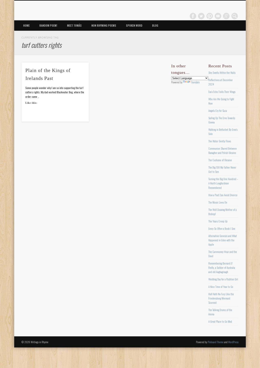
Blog (155, 25)
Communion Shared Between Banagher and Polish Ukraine (222, 150)
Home (26, 25)
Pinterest (209, 16)
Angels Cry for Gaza (217, 111)
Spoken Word (134, 25)
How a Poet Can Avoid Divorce (222, 195)
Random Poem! (48, 25)
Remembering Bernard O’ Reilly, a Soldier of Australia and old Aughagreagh (221, 267)
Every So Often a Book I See (221, 228)
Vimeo (218, 16)
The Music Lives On (217, 202)
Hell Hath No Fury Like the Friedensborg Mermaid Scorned (221, 298)
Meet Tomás (74, 25)
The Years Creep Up (218, 221)
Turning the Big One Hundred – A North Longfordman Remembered (223, 183)
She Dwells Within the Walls (221, 73)
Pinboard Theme (215, 342)
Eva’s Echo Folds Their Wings (221, 92)
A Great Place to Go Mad (220, 321)
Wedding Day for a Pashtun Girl (223, 279)
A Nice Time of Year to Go (220, 287)
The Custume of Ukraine (220, 160)
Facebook (193, 16)
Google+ (226, 16)
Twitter (201, 16)
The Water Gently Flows (219, 141)
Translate (195, 82)
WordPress (233, 342)
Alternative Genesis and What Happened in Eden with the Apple (222, 240)
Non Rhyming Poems (103, 25)
